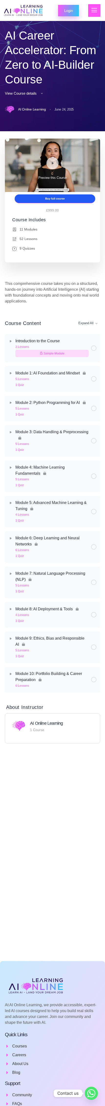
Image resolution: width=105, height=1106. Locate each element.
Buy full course (55, 198)
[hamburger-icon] (94, 10)
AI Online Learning (46, 723)
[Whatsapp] (91, 1093)
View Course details (21, 93)
